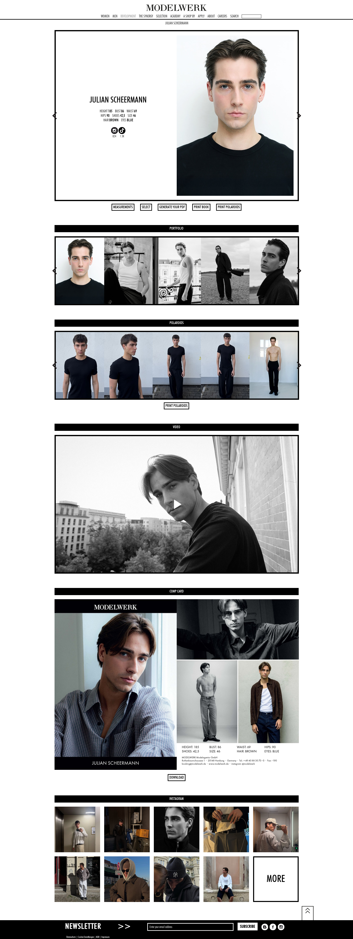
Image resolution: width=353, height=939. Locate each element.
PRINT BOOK (201, 207)
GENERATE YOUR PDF (172, 207)
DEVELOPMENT (128, 16)
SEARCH (234, 16)
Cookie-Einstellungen (86, 937)
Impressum (105, 937)
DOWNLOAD (176, 777)
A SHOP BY (189, 16)
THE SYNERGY (146, 16)
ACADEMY (175, 16)
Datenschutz (71, 937)
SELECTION (161, 16)
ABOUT (211, 16)
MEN (115, 16)
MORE (276, 879)
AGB (97, 937)
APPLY (201, 16)
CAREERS (222, 16)
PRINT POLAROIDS (229, 207)
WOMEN (105, 16)
